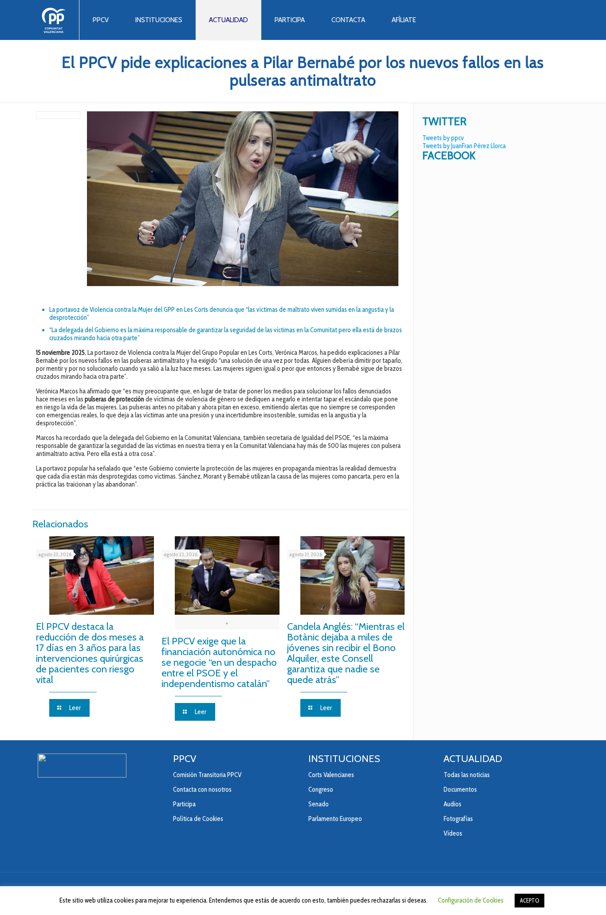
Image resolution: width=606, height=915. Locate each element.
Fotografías (458, 819)
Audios (452, 804)
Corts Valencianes (331, 775)
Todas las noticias (467, 775)
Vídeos (453, 833)
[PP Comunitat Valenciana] (53, 20)
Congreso (320, 789)
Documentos (460, 789)
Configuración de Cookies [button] (471, 900)
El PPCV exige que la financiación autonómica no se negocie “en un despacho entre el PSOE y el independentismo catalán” (219, 662)
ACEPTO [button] (529, 900)
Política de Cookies (198, 819)
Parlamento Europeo (335, 819)
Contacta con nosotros (202, 789)
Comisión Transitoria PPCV (207, 775)
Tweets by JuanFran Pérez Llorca (464, 146)
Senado (318, 804)
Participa (184, 804)
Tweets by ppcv (443, 138)
